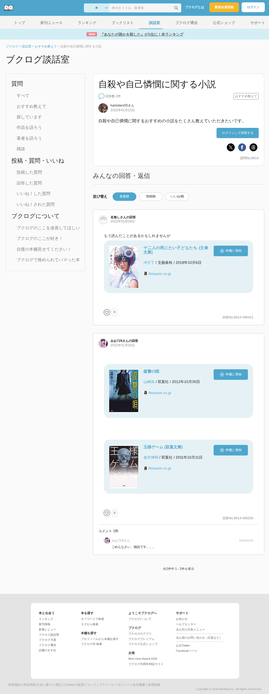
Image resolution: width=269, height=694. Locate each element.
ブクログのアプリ (140, 633)
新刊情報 (44, 624)
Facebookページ (187, 650)
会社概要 (139, 685)
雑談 (21, 149)
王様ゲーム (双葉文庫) (163, 447)
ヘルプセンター (186, 624)
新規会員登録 (224, 7)
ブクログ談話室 (49, 634)
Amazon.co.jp (159, 273)
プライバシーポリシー (114, 685)
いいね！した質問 (33, 193)
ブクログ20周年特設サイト (146, 664)
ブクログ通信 (47, 645)
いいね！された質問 (36, 204)
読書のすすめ (47, 650)
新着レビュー (47, 629)
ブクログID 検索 (91, 644)
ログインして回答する (237, 133)
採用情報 (154, 685)
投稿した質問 (29, 172)
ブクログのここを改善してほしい (48, 228)
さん (122, 105)
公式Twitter (183, 645)
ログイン (253, 7)
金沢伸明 (150, 457)
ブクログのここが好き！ (40, 238)
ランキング (46, 618)
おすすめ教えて (31, 106)
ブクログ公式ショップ (142, 644)
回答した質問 (29, 183)
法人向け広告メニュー (190, 629)
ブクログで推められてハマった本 (48, 260)
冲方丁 (149, 262)
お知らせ (182, 618)
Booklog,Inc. (227, 689)
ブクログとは (194, 7)
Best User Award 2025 (142, 658)
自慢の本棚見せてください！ (44, 249)
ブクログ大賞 (47, 639)
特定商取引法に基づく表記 (42, 685)
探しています (29, 117)
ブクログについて (140, 618)
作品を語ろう (29, 127)
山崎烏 (149, 382)
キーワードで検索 (92, 618)
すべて (23, 95)
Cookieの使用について (80, 685)
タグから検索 (89, 624)
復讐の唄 (151, 371)
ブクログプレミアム (141, 638)
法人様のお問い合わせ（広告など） (199, 637)
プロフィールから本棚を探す (100, 638)
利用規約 (14, 685)
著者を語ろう (29, 138)
